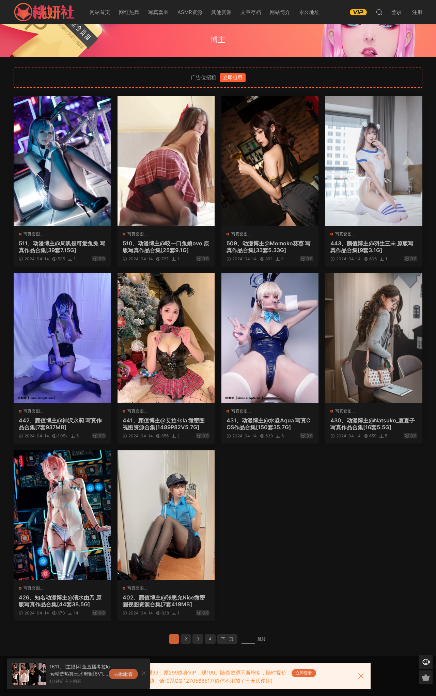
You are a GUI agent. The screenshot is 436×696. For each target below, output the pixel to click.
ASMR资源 (189, 12)
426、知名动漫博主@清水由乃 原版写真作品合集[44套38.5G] (60, 601)
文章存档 (250, 12)
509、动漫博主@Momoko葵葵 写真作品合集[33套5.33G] (269, 246)
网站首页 (100, 12)
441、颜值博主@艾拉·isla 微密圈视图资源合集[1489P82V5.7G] (164, 424)
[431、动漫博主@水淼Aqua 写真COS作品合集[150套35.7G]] (269, 338)
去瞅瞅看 (123, 674)
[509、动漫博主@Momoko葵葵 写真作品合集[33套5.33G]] (269, 161)
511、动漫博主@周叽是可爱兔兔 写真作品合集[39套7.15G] (62, 246)
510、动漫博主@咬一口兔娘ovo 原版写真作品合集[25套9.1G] (166, 246)
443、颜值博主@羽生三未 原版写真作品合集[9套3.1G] (372, 246)
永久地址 (309, 12)
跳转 (262, 638)
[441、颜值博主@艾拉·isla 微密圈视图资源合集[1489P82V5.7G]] (166, 338)
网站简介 (280, 12)
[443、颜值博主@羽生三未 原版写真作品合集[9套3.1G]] (373, 161)
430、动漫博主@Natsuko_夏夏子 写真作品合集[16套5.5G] (372, 424)
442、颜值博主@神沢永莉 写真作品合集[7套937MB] (60, 424)
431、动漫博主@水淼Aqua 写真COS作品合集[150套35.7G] (268, 424)
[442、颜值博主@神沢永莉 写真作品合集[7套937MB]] (62, 338)
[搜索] (379, 12)
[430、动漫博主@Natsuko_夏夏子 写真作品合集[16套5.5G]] (373, 338)
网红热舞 (129, 12)
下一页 (227, 638)
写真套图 (158, 12)
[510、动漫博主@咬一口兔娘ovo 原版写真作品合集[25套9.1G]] (166, 161)
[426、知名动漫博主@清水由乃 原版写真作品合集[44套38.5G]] (62, 515)
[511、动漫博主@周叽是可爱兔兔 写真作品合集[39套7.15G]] (62, 161)
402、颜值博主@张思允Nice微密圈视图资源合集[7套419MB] (164, 601)
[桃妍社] (44, 12)
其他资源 (221, 12)
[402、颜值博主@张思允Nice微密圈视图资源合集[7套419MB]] (166, 515)
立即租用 (232, 77)
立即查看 (304, 673)
